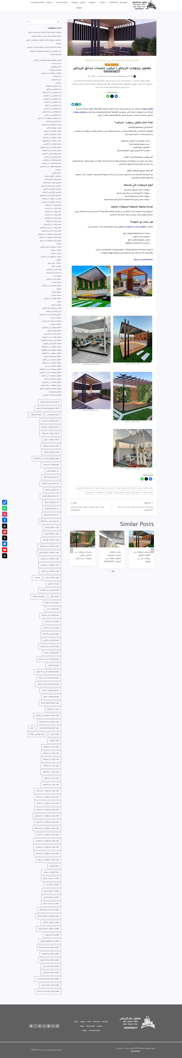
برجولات (79, 8)
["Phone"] (31, 1026)
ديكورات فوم (56, 266)
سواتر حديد (57, 276)
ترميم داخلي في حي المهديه (49, 590)
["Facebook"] (57, 1026)
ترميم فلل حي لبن (53, 609)
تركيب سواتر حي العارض (52, 131)
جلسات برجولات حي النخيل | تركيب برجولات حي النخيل (83, 555)
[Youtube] (4, 549)
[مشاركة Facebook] (76, 104)
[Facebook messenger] (4, 543)
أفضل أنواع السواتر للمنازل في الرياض (47, 60)
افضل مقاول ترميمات (51, 452)
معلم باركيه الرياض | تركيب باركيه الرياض (46, 36)
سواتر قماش (56, 282)
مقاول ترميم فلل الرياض (52, 356)
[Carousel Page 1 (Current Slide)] (113, 571)
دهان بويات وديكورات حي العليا (50, 237)
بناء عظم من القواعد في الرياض (49, 118)
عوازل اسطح (56, 305)
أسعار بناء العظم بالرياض (49, 402)
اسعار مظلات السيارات (50, 421)
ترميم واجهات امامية (51, 653)
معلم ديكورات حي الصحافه (51, 347)
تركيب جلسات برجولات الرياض (125, 488)
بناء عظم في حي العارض (52, 96)
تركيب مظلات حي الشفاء (52, 138)
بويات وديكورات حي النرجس (51, 125)
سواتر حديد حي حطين (53, 279)
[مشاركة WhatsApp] (79, 104)
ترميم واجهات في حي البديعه (49, 659)
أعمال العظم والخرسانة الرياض (47, 408)
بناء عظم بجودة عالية (51, 477)
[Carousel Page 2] (110, 571)
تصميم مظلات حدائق (51, 697)
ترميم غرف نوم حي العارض (51, 154)
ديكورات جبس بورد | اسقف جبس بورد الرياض (44, 32)
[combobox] (43, 21)
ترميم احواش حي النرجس (52, 144)
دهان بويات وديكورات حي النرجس (47, 847)
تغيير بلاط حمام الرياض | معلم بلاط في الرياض (44, 47)
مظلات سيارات (55, 318)
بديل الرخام (57, 76)
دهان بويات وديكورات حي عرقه (50, 241)
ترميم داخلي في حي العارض (51, 150)
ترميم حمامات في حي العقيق (51, 147)
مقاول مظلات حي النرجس (51, 382)
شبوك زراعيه (56, 292)
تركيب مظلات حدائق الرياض (85, 488)
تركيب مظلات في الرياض (50, 571)
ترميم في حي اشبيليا (52, 621)
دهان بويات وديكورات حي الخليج (48, 803)
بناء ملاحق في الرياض (53, 122)
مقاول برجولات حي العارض (51, 353)
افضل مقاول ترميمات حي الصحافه (46, 459)
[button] (106, 2)
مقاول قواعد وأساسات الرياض (48, 991)
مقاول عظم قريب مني (51, 966)
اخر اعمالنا (113, 2)
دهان (32, 728)
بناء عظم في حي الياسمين (51, 112)
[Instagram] (4, 514)
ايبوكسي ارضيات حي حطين (51, 73)
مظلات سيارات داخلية (51, 904)
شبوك (58, 289)
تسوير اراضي (56, 173)
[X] (4, 537)
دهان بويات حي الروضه (53, 212)
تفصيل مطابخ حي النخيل (52, 189)
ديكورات (58, 260)
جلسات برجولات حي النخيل (51, 202)
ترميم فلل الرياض (39, 596)
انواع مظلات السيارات (51, 465)
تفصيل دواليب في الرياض (52, 183)
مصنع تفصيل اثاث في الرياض (50, 315)
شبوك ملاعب (56, 295)
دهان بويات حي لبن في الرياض (50, 228)
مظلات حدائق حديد (52, 885)
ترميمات (74, 2)
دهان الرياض (54, 734)
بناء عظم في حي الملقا (53, 105)
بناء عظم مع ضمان (52, 509)
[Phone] (4, 502)
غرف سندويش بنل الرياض (51, 308)
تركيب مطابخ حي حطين (52, 134)
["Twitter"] (53, 1026)
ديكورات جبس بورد (54, 263)
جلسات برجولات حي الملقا (51, 199)
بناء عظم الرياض (53, 471)
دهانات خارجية (56, 250)
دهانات (58, 244)
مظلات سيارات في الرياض (51, 321)
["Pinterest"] (40, 1026)
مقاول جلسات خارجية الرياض (94, 493)
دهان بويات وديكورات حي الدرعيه (47, 810)
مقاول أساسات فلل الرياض (49, 910)
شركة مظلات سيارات (51, 872)
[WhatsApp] (4, 508)
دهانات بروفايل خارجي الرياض (50, 247)
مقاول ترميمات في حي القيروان (50, 369)
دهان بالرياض (54, 741)
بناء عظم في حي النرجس (52, 109)
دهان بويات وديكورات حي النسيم (47, 853)
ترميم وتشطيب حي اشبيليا (51, 163)
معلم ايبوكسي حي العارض (51, 328)
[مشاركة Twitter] (72, 104)
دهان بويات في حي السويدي (51, 231)
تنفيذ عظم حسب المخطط (49, 722)
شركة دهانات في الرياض (52, 299)
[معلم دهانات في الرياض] (144, 5)
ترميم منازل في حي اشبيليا (49, 647)
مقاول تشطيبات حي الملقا (51, 376)
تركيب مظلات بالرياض (51, 540)
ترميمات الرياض (53, 584)
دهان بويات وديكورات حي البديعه (47, 797)
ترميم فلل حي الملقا (52, 603)
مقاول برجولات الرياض (133, 493)
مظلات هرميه (56, 324)
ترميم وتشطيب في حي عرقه (49, 678)
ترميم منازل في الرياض (51, 640)
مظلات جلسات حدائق (51, 878)
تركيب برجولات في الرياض (144, 488)
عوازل (59, 302)
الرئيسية (123, 2)
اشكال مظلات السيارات (50, 433)
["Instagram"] (48, 1026)
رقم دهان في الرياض (54, 270)
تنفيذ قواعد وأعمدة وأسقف (49, 728)
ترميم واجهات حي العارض (52, 160)
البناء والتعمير (56, 67)
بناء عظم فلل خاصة (51, 502)
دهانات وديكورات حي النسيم (51, 257)
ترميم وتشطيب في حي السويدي (47, 672)
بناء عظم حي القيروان (53, 86)
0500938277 (135, 1051)
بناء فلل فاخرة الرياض (51, 515)
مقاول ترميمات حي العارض (51, 363)
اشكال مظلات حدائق (51, 440)
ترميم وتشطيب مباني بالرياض (48, 684)
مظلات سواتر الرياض (51, 897)
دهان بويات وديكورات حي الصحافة (47, 828)
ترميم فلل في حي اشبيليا (50, 615)
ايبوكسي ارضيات (55, 70)
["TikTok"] (44, 1026)
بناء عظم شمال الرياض (50, 496)
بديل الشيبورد (56, 80)
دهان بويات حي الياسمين (52, 225)
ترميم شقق (55, 596)
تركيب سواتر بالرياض (51, 534)
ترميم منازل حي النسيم (51, 634)
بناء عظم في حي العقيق (52, 99)
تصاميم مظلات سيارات (50, 690)
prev (71, 550)
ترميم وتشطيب (53, 665)
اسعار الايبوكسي (53, 415)
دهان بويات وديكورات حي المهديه (47, 841)
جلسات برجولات (147, 493)
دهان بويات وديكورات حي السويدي (47, 816)
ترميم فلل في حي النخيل (52, 157)
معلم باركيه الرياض (54, 331)
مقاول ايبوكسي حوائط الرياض (48, 916)
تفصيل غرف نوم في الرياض (51, 186)
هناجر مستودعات (37, 2)
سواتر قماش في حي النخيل (51, 286)
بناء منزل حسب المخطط (50, 521)
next (152, 550)
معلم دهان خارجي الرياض (52, 344)
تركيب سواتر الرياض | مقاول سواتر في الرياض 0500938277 (87, 506)
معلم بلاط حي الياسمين (52, 334)
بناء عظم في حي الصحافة (52, 93)
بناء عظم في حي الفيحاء (52, 102)
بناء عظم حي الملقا (52, 490)
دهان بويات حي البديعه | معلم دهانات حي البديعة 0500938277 (135, 506)
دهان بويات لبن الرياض (51, 785)
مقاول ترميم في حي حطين (51, 360)
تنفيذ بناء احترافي (53, 709)
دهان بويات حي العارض (53, 218)
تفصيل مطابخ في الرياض (51, 192)
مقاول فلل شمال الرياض (50, 985)
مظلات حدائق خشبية (51, 891)
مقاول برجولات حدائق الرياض (114, 493)
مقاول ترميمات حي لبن (53, 366)
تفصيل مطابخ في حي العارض (50, 196)
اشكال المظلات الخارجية (50, 427)
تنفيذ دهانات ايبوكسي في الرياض (47, 716)
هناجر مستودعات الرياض (52, 395)
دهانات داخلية (56, 253)
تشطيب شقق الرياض (53, 176)
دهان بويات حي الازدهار (53, 205)
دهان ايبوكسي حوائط (37, 734)
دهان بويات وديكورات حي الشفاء (47, 822)
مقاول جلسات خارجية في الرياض (132, 227)
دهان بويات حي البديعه (53, 208)
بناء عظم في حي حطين (52, 115)
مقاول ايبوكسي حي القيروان (51, 350)
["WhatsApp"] (35, 1026)
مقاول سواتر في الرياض (52, 379)
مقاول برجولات (147, 109)
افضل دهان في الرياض (51, 446)
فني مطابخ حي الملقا (53, 311)
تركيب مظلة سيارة (52, 578)
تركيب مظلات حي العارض (49, 565)
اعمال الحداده (114, 64)
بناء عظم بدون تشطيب (50, 484)
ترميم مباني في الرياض (51, 628)
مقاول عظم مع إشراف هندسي (47, 979)
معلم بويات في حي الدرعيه (51, 337)
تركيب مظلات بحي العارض (49, 546)
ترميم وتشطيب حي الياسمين (50, 167)
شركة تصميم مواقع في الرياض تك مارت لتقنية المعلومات (114, 76)
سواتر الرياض (54, 866)
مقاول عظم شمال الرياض (49, 960)
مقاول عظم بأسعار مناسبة (49, 947)
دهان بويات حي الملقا (53, 221)
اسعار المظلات (35, 415)
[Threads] (4, 555)
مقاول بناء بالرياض (52, 935)
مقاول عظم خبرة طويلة (50, 954)
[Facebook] (4, 520)
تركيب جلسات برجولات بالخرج (105, 488)
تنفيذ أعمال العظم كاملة (50, 703)
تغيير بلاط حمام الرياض (52, 179)
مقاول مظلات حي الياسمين (51, 385)
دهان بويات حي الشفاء (53, 215)
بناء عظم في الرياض (53, 89)
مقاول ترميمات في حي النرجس (50, 373)
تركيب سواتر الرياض (54, 128)
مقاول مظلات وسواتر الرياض (50, 389)
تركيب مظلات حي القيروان (51, 141)
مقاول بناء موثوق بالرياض (49, 941)
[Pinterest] (4, 532)
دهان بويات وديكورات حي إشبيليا (49, 234)
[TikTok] (4, 526)
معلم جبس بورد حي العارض (51, 340)
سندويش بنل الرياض (53, 273)
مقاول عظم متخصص (51, 973)
